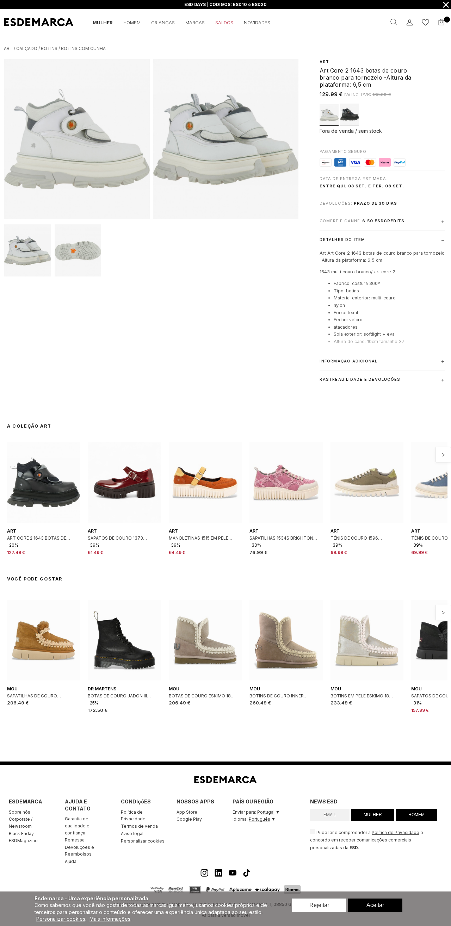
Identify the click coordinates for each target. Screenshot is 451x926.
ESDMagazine (23, 840)
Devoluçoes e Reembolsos (79, 851)
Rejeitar (319, 905)
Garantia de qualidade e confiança (77, 825)
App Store (187, 812)
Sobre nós (19, 812)
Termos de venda (139, 826)
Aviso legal (132, 833)
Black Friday (21, 833)
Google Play (189, 819)
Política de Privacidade (133, 815)
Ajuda (70, 861)
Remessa (75, 840)
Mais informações (109, 919)
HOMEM (416, 814)
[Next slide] (443, 454)
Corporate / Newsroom (20, 822)
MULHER (373, 814)
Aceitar (375, 905)
